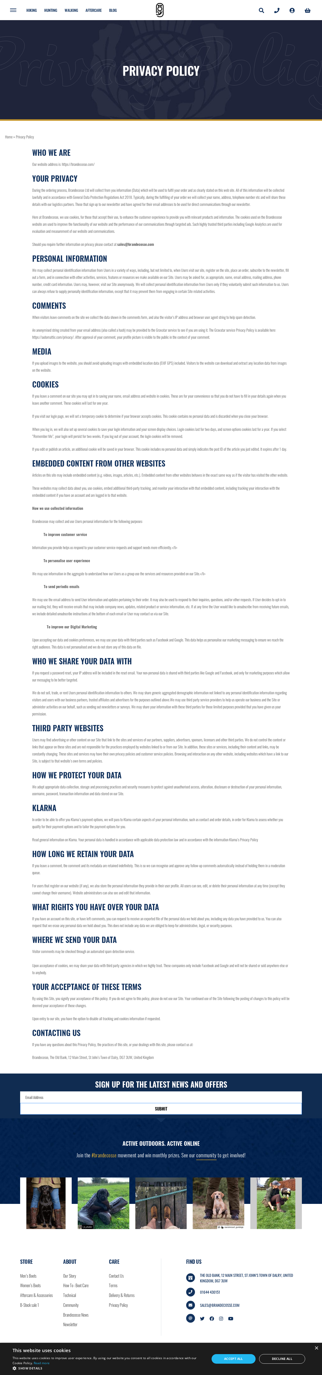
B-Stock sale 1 (29, 1305)
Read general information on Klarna (54, 839)
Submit (161, 1109)
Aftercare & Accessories (36, 1295)
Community (70, 1305)
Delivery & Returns (122, 1295)
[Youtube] (230, 1318)
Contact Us (116, 1276)
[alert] (161, 1359)
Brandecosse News (76, 1315)
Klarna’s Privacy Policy (243, 839)
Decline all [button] (282, 1359)
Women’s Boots (30, 1285)
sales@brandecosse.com (219, 1305)
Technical (69, 1295)
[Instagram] (221, 1318)
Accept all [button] (233, 1359)
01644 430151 (210, 1292)
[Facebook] (212, 1318)
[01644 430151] (277, 10)
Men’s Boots (28, 1276)
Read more (42, 1363)
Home (9, 136)
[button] (108, 1368)
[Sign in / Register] (292, 10)
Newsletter (70, 1324)
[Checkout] (307, 10)
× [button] (316, 1348)
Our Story (69, 1276)
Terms (113, 1285)
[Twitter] (202, 1318)
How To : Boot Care (76, 1285)
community (206, 1155)
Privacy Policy (118, 1305)
